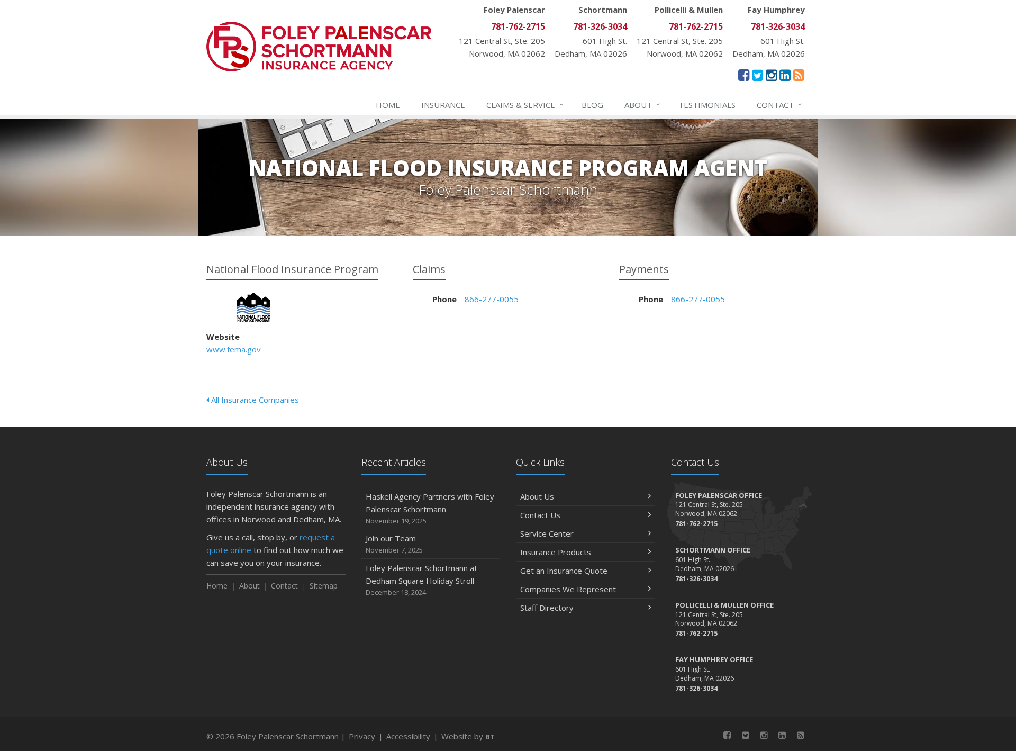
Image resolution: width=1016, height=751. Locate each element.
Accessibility (408, 736)
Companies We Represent (568, 589)
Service (525, 104)
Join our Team (394, 544)
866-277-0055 (492, 299)
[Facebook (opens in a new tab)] (743, 75)
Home (388, 104)
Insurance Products (555, 552)
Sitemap (324, 586)
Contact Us (540, 515)
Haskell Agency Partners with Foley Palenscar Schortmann (430, 508)
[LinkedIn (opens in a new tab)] (785, 75)
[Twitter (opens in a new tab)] (757, 75)
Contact (779, 104)
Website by (468, 736)
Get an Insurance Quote (563, 570)
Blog (592, 104)
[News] (798, 75)
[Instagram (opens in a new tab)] (771, 75)
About (642, 104)
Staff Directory (547, 607)
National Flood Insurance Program (253, 307)
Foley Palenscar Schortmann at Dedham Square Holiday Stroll (421, 580)
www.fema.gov (233, 349)
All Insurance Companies (254, 399)
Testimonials (707, 104)
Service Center (547, 533)
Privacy (362, 736)
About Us (537, 496)
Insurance (443, 104)
